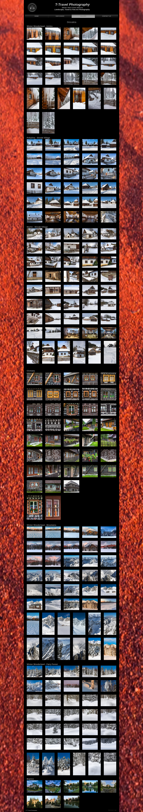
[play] (112, 83)
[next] (112, 57)
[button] (34, 34)
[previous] (30, 57)
